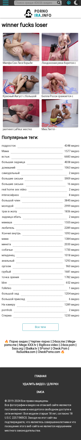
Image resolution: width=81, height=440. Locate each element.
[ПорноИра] (40, 12)
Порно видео (18, 341)
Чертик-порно (40, 341)
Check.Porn (60, 348)
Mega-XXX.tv (27, 345)
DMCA (40, 392)
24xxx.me (58, 341)
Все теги (40, 327)
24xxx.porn (67, 345)
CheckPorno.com (49, 352)
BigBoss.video (48, 345)
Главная (40, 376)
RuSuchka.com (25, 352)
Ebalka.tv (31, 348)
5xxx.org (17, 348)
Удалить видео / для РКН (40, 384)
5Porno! (45, 348)
